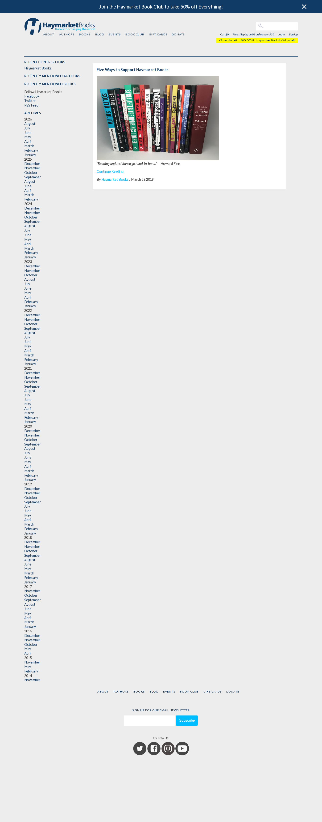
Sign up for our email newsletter (161, 710)
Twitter (30, 101)
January (30, 155)
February (31, 150)
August (29, 124)
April (27, 141)
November (32, 168)
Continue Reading (110, 171)
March (29, 146)
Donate (178, 34)
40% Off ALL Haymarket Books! (260, 40)
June (27, 133)
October (30, 173)
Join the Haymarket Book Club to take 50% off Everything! (161, 6)
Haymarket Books (37, 68)
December (32, 164)
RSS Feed (31, 105)
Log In (281, 34)
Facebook (31, 96)
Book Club (134, 34)
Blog (99, 34)
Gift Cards (158, 34)
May (27, 137)
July (27, 128)
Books (84, 34)
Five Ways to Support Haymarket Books (133, 69)
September (32, 177)
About (48, 34)
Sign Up (293, 34)
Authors (66, 34)
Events (115, 34)
